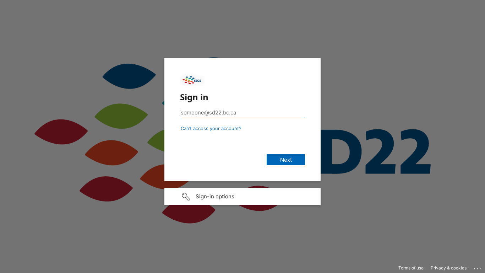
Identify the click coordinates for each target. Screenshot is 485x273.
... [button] (478, 267)
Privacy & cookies (449, 268)
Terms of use (411, 268)
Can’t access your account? (211, 128)
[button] (242, 196)
